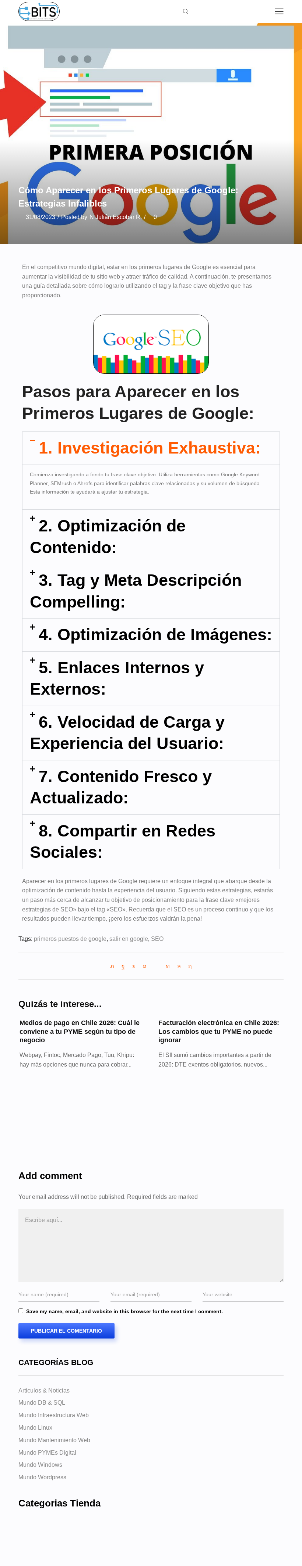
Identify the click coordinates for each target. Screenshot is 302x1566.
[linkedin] (167, 966)
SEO (157, 939)
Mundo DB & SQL (41, 1403)
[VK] (134, 966)
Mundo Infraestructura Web (53, 1415)
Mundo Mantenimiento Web (54, 1440)
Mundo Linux (35, 1428)
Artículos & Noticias (44, 1390)
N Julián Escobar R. (115, 217)
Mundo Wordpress (42, 1477)
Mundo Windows (40, 1465)
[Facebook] (123, 966)
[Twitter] (114, 966)
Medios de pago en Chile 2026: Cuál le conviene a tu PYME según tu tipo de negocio (80, 1031)
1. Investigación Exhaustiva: (150, 447)
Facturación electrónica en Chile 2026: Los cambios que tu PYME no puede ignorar (218, 1031)
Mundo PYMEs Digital (47, 1452)
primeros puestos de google (70, 939)
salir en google (128, 939)
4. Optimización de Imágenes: (155, 634)
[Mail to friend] (156, 966)
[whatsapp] (179, 966)
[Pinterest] (144, 966)
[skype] (188, 966)
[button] (151, 448)
